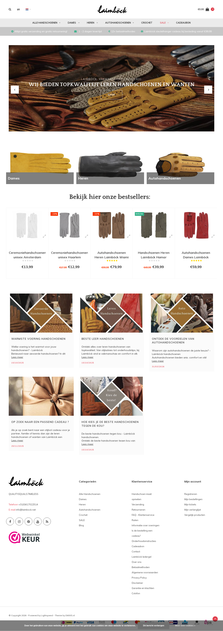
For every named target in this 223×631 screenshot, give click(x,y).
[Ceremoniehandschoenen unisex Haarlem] (69, 225)
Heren (91, 22)
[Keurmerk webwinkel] (24, 537)
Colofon (136, 593)
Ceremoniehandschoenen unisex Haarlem (69, 255)
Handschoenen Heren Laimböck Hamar (154, 255)
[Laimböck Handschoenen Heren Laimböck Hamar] (154, 225)
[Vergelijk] (18, 9)
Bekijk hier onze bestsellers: (109, 197)
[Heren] (110, 164)
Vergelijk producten (194, 515)
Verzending (138, 504)
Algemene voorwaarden (145, 572)
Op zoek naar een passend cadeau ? (40, 422)
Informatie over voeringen (145, 525)
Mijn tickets (190, 504)
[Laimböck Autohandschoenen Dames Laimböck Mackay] (196, 225)
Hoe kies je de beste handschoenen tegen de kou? (110, 423)
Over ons (136, 562)
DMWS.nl (70, 615)
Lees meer (17, 357)
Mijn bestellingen (193, 499)
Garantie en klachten (143, 588)
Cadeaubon (183, 22)
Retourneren (138, 509)
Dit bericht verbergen (153, 625)
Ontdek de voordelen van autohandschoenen (173, 340)
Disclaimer (137, 582)
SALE (163, 22)
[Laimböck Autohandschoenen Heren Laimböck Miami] (112, 225)
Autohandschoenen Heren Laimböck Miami (112, 255)
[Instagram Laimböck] (19, 521)
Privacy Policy (139, 577)
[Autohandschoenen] (180, 164)
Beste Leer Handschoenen (103, 338)
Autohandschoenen (118, 22)
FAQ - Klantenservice (143, 515)
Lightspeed (47, 615)
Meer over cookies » (185, 625)
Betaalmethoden (141, 567)
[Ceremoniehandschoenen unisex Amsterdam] (27, 225)
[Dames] (40, 164)
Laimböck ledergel (141, 556)
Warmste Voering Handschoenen (38, 338)
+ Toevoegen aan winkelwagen (27, 274)
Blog (81, 525)
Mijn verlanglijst (192, 509)
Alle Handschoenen (44, 22)
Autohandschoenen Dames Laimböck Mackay (196, 255)
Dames (72, 22)
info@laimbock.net (26, 509)
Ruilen (135, 520)
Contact (136, 551)
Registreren (190, 494)
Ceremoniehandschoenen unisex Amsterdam (27, 255)
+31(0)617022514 (28, 504)
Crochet (146, 22)
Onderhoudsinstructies (144, 541)
